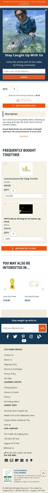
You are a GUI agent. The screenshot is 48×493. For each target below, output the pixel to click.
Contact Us (9, 355)
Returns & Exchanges (13, 369)
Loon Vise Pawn (9, 296)
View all (7, 425)
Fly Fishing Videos (11, 401)
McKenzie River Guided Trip (16, 410)
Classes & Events (11, 392)
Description (11, 113)
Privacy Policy (10, 373)
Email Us (10, 448)
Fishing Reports (10, 387)
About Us (8, 359)
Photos (7, 397)
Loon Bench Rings (32, 296)
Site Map (8, 378)
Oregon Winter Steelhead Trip (17, 420)
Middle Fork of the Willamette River (19, 415)
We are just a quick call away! (18, 453)
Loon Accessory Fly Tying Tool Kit (21, 178)
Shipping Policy (10, 364)
